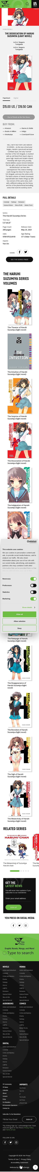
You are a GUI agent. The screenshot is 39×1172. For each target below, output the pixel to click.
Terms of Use (10, 1130)
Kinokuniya (9, 134)
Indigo (24, 131)
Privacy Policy (29, 1128)
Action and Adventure (9, 970)
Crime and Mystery (8, 976)
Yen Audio (23, 1097)
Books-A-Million (10, 131)
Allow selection (19, 621)
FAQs (4, 1099)
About (4, 1093)
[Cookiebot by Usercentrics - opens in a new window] (28, 541)
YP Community (7, 1084)
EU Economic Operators (10, 1105)
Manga (22, 966)
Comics (23, 1003)
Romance (21, 202)
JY (20, 1094)
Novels (10, 29)
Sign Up (29, 1119)
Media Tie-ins (24, 1028)
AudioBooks (8, 1003)
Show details (27, 607)
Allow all (19, 614)
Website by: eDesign (19, 1167)
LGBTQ (5, 988)
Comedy (6, 202)
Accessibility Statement (19, 1162)
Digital (6, 1043)
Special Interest (7, 1000)
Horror (5, 985)
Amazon (8, 128)
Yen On (22, 1091)
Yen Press (22, 1088)
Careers (5, 1096)
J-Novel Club (23, 1103)
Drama (5, 979)
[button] (15, 871)
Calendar (5, 1090)
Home (5, 29)
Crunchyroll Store (28, 134)
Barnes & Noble (27, 128)
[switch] (33, 585)
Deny (19, 628)
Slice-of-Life (18, 205)
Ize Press (22, 1100)
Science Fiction (8, 205)
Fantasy (13, 202)
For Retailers (7, 1102)
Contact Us (6, 1108)
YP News (5, 1087)
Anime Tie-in (28, 205)
